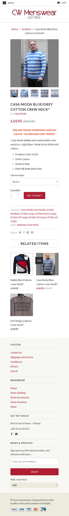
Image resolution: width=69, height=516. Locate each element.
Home (13, 388)
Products (26, 29)
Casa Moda (20, 113)
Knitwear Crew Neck (27, 225)
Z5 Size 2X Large (19, 217)
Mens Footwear (18, 402)
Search (14, 371)
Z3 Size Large (27, 213)
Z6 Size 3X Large (37, 217)
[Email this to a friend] (31, 232)
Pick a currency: (18, 479)
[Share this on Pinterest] (27, 232)
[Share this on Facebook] (23, 232)
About (13, 406)
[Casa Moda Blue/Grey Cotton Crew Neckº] (34, 63)
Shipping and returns (21, 357)
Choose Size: (17, 175)
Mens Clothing (18, 393)
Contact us (16, 352)
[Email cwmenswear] (16, 434)
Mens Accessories (19, 397)
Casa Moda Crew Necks (33, 210)
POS (22, 503)
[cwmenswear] (34, 14)
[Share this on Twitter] (19, 232)
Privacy (14, 366)
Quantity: (15, 190)
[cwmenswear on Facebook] (11, 434)
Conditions (16, 362)
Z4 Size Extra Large (46, 213)
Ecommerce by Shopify (39, 503)
